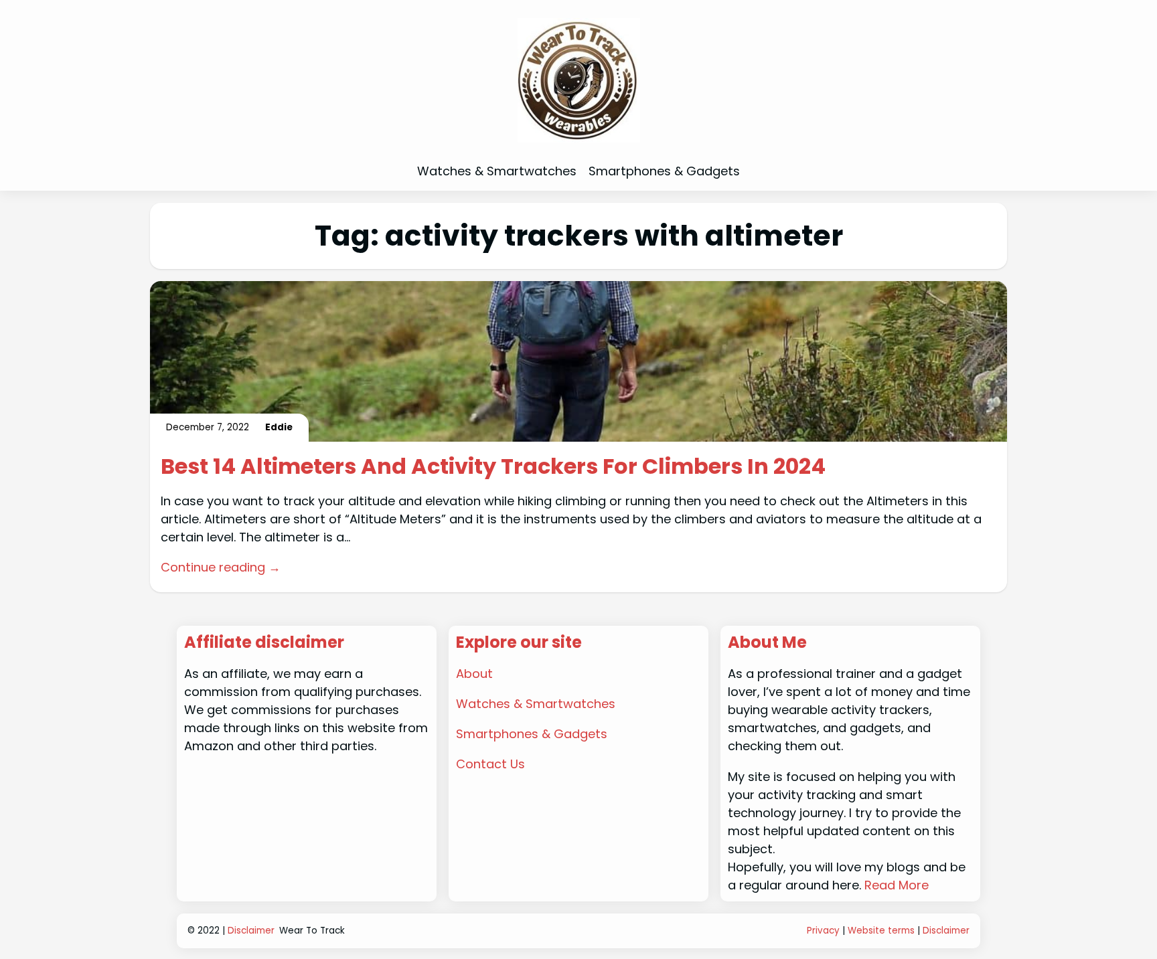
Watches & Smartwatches (535, 703)
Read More (896, 885)
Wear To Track (312, 930)
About (474, 673)
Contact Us (490, 764)
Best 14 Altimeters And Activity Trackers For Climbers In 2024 (493, 466)
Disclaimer (251, 930)
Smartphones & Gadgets (531, 733)
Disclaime (944, 930)
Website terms (881, 930)
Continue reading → (221, 567)
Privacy (823, 930)
